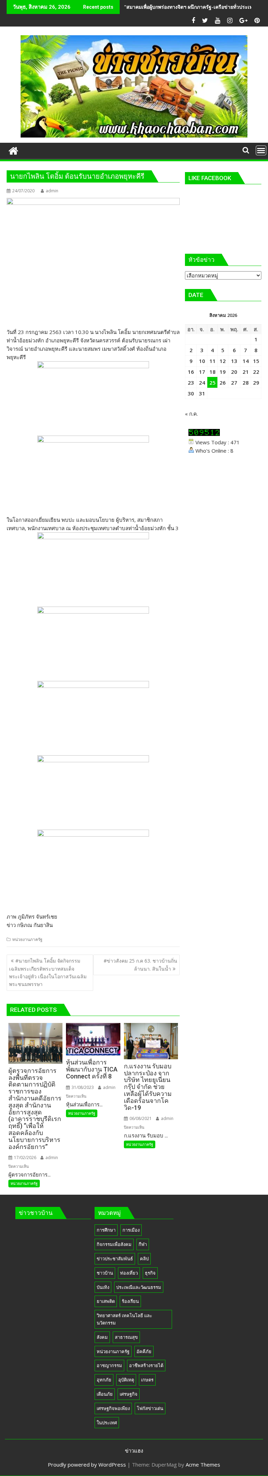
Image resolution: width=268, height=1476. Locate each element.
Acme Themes (203, 1464)
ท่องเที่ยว (129, 1273)
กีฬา (143, 1244)
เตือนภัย (105, 1394)
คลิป (144, 1258)
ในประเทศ (107, 1422)
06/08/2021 (140, 1118)
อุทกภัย (104, 1380)
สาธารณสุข (126, 1337)
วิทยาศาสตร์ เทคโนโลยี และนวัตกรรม (124, 1319)
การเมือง (131, 1230)
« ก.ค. (191, 413)
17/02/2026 (24, 1157)
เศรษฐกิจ (128, 1394)
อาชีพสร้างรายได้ (146, 1365)
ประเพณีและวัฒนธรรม (138, 1287)
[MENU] (261, 150)
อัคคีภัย (143, 1351)
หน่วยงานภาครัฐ (27, 939)
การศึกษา (106, 1230)
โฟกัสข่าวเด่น (150, 1408)
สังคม (102, 1337)
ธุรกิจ (150, 1273)
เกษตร (147, 1380)
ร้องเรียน (130, 1301)
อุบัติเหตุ (126, 1380)
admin (52, 191)
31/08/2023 (82, 1087)
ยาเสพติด (106, 1301)
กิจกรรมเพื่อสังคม (114, 1244)
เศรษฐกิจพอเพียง (113, 1408)
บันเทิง (103, 1287)
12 (222, 360)
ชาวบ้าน (105, 1273)
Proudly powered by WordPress (87, 1464)
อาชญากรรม (109, 1365)
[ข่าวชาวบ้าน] (13, 150)
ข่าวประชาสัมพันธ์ (115, 1258)
